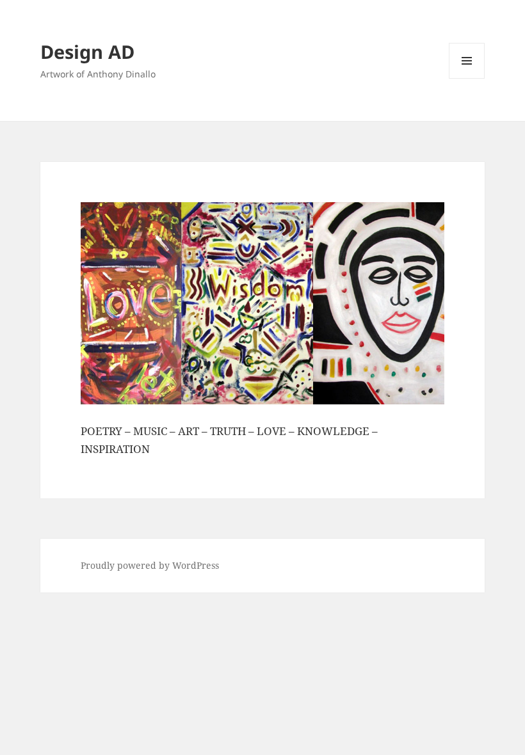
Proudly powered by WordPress (150, 565)
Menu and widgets (467, 78)
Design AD (87, 51)
